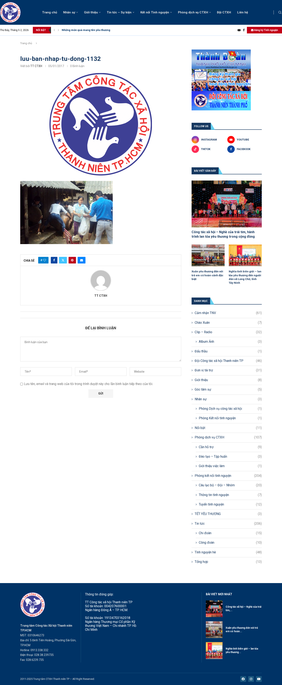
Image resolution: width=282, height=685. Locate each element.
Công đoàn (230, 542)
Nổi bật (228, 428)
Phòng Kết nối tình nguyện (230, 418)
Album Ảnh (230, 342)
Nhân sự (69, 12)
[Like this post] (44, 260)
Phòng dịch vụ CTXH (193, 12)
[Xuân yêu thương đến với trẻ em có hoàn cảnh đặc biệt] (208, 255)
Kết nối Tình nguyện (154, 12)
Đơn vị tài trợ (228, 370)
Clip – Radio (228, 332)
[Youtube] (239, 30)
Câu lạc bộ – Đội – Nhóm (230, 485)
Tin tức (228, 524)
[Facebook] (244, 30)
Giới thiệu (91, 12)
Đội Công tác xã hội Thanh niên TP (228, 361)
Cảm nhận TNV (228, 313)
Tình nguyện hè (228, 552)
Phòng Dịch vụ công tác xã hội (230, 409)
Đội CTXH (224, 12)
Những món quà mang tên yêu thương (86, 30)
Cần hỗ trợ (230, 447)
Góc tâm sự (228, 389)
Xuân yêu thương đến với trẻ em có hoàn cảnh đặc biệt (207, 275)
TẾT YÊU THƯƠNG (228, 514)
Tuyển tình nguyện (230, 504)
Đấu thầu (228, 351)
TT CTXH (36, 66)
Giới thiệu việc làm (230, 466)
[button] (54, 30)
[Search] (280, 12)
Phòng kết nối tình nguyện (228, 476)
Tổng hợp (228, 562)
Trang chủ (49, 12)
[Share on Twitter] (63, 260)
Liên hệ (242, 12)
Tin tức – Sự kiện (119, 12)
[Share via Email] (81, 260)
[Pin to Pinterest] (72, 260)
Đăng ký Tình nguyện (266, 30)
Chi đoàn (230, 533)
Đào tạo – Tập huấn (230, 456)
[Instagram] (251, 679)
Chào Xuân (228, 323)
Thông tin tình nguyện (230, 495)
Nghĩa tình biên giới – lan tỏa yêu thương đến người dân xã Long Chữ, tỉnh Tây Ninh (245, 277)
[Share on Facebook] (54, 260)
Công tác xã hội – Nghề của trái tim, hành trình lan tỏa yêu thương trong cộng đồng (223, 234)
